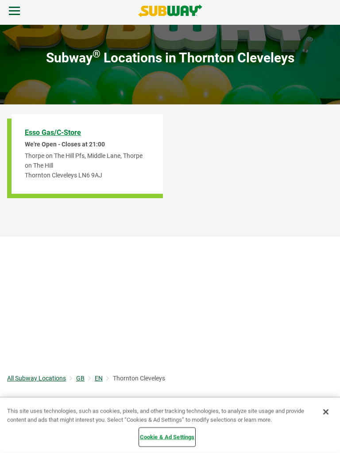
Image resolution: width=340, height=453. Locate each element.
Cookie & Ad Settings (167, 437)
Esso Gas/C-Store (53, 132)
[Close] (326, 412)
